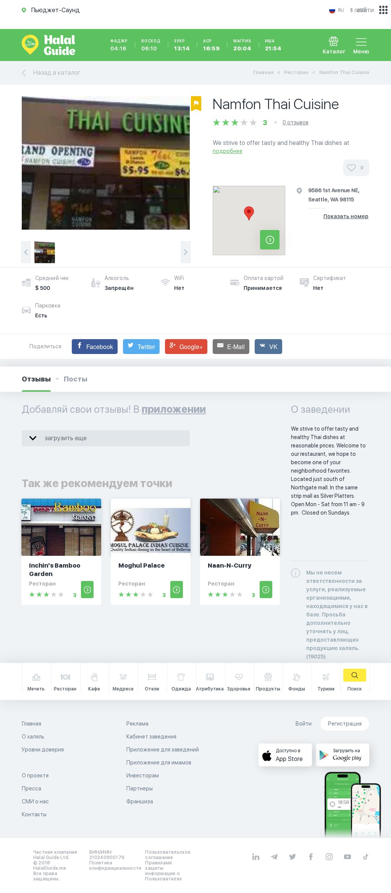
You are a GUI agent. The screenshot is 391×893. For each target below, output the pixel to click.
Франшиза (139, 801)
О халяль (33, 737)
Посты (75, 379)
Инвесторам (142, 775)
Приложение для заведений (162, 750)
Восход (151, 45)
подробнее (227, 151)
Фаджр (119, 45)
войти (365, 10)
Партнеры (139, 788)
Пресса (31, 788)
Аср (211, 45)
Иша (273, 45)
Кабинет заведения (151, 737)
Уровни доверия (43, 750)
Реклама (137, 724)
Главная (263, 72)
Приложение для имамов (158, 762)
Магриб (242, 45)
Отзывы (36, 379)
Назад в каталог (57, 72)
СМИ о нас (35, 801)
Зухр (182, 45)
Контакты (34, 814)
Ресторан (296, 72)
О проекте (35, 775)
